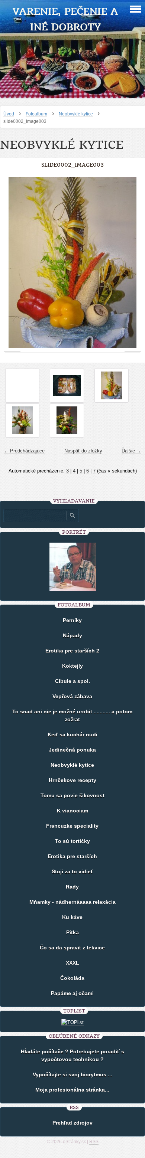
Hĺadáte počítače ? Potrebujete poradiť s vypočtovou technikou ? (72, 1055)
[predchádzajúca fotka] (12, 262)
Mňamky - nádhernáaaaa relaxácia (72, 902)
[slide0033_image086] (67, 385)
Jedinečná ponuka (72, 750)
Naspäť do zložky (83, 451)
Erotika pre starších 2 (72, 651)
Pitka (72, 932)
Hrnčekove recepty (72, 780)
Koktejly (72, 666)
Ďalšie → (131, 451)
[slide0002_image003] (111, 385)
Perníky (72, 620)
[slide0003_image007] (22, 420)
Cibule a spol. (72, 681)
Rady (72, 887)
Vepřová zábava (72, 696)
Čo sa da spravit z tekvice (72, 948)
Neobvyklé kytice (76, 114)
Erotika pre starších (72, 856)
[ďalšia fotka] (133, 262)
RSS (94, 1141)
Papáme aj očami (72, 993)
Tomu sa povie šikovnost (72, 795)
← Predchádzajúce (24, 451)
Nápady (72, 635)
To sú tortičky (72, 841)
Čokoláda (72, 978)
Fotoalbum (36, 114)
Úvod (8, 114)
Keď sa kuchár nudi (72, 734)
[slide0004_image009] (67, 420)
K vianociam (72, 811)
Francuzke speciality (72, 826)
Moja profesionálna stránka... (72, 1090)
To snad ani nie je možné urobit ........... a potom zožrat (72, 715)
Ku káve (72, 917)
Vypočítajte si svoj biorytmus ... (72, 1074)
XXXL (72, 963)
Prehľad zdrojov (72, 1123)
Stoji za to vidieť (72, 871)
